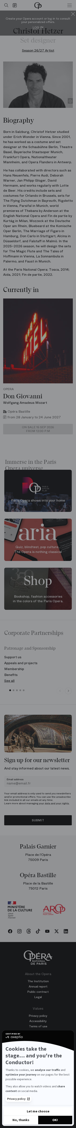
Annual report (38, 986)
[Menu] (69, 5)
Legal (38, 997)
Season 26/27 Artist (38, 50)
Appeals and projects (20, 663)
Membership (14, 668)
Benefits (11, 674)
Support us (12, 657)
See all (9, 680)
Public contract (38, 992)
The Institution (38, 981)
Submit (38, 820)
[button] (10, 690)
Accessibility (38, 1021)
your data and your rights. (54, 803)
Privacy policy (16, 1099)
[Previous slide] (60, 691)
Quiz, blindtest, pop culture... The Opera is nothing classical (38, 549)
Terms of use (38, 1026)
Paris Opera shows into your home (38, 500)
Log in (38, 27)
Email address (15, 779)
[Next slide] (68, 691)
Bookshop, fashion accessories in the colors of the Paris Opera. (38, 598)
